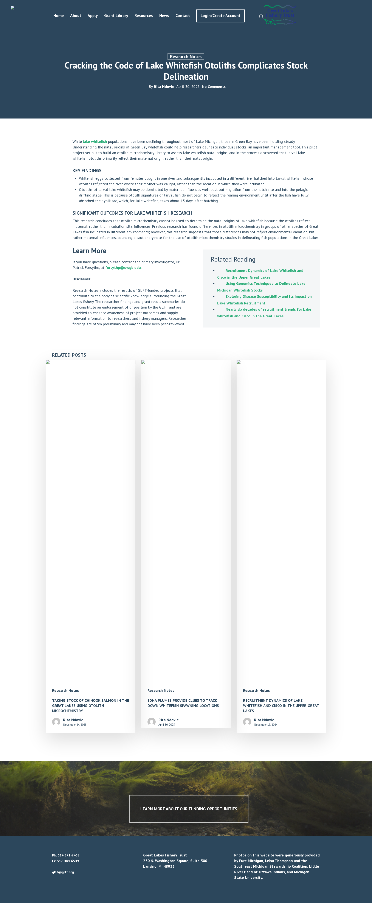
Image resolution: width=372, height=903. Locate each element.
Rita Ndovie (164, 86)
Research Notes (186, 56)
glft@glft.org (63, 872)
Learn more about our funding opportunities (188, 809)
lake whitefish (95, 141)
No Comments (214, 86)
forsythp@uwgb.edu (123, 267)
